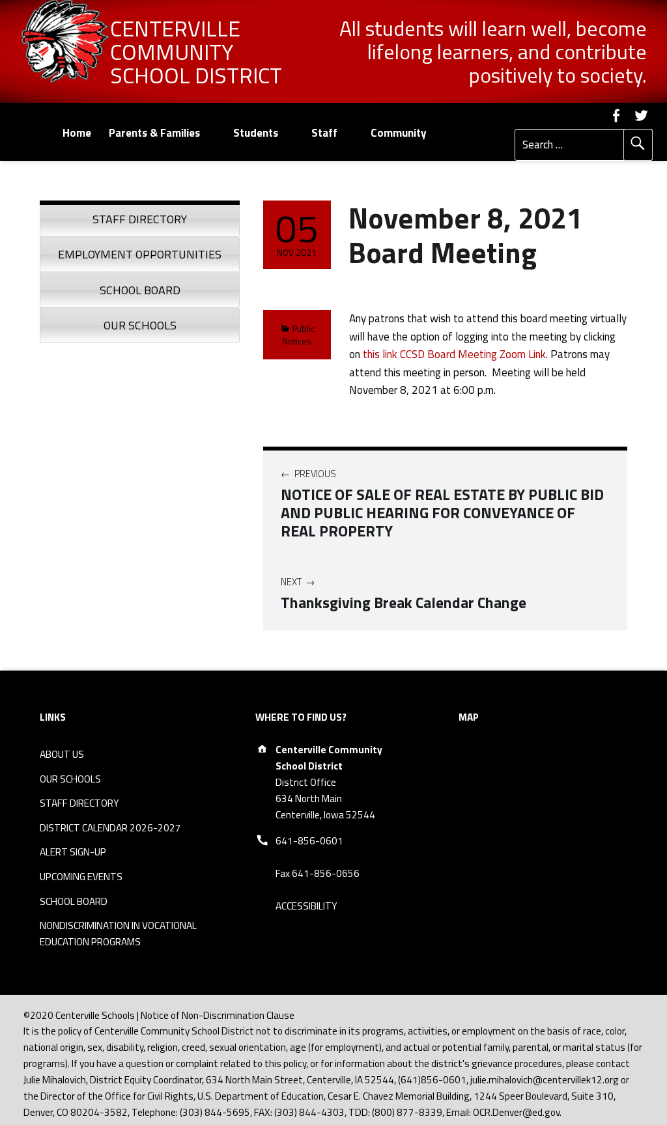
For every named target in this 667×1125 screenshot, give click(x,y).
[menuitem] (76, 133)
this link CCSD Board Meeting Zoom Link (454, 354)
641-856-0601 (309, 840)
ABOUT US (62, 754)
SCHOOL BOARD (73, 901)
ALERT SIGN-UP (73, 851)
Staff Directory (139, 219)
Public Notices (298, 335)
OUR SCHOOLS (70, 778)
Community (399, 132)
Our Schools (140, 325)
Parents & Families (154, 132)
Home (77, 132)
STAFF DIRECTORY (79, 803)
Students (255, 132)
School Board (140, 290)
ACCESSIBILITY (306, 905)
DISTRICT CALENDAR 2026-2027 (110, 827)
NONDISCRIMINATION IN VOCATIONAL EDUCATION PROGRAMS (118, 933)
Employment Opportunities (139, 254)
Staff (324, 132)
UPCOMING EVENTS (81, 876)
